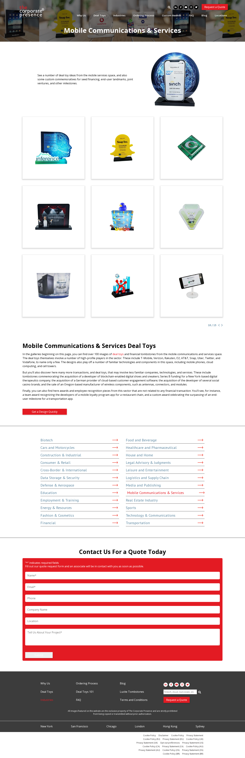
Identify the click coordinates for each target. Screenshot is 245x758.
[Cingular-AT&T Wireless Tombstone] (123, 286)
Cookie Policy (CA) (151, 746)
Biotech (46, 440)
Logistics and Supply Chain (147, 477)
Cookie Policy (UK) (194, 739)
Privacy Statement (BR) (192, 753)
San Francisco (79, 726)
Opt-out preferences (170, 742)
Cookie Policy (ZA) (171, 750)
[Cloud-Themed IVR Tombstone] (53, 148)
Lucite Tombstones (132, 691)
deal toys (118, 354)
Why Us (81, 15)
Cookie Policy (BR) (171, 753)
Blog (204, 15)
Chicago (111, 726)
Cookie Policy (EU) (151, 739)
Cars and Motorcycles (57, 447)
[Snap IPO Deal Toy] (123, 148)
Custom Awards (171, 15)
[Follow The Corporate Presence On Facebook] (181, 7)
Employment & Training (59, 500)
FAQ (191, 15)
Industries (119, 15)
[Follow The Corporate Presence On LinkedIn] (176, 7)
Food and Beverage (141, 440)
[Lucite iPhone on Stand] (191, 286)
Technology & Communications (150, 515)
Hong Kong (170, 726)
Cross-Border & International (63, 470)
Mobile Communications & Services (155, 492)
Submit (38, 655)
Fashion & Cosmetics (57, 515)
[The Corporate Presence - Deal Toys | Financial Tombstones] (32, 11)
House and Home (139, 455)
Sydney (200, 726)
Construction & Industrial (60, 455)
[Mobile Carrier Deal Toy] (123, 217)
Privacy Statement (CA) (172, 746)
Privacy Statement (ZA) (192, 750)
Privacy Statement (194, 735)
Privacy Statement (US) (192, 742)
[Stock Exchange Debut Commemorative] (53, 217)
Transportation (138, 522)
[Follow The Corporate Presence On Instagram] (191, 7)
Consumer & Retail (55, 462)
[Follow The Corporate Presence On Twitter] (196, 7)
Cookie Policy (149, 735)
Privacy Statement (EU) (173, 739)
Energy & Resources (56, 507)
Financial (48, 522)
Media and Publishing (143, 485)
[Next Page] (221, 325)
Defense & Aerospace (57, 485)
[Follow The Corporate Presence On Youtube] (186, 7)
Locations (221, 15)
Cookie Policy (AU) (194, 746)
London (139, 726)
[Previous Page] (219, 325)
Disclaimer (163, 735)
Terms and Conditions (134, 700)
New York (46, 726)
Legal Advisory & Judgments (148, 462)
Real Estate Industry (142, 500)
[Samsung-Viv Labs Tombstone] (191, 217)
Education (48, 492)
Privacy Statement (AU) (149, 750)
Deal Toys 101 (85, 691)
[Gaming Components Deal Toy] (53, 286)
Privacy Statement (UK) (147, 742)
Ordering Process (143, 15)
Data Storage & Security (59, 477)
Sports (131, 507)
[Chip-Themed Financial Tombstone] (191, 148)
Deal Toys (100, 15)
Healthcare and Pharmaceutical (151, 447)
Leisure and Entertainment (147, 470)
